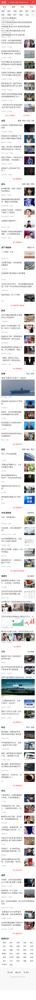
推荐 (13, 7)
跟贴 (24, 954)
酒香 (24, 961)
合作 (19, 972)
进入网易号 (17, 647)
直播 (9, 15)
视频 (11, 950)
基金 (28, 449)
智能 (32, 727)
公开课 (11, 957)
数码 (24, 950)
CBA (32, 121)
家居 (3, 310)
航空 (31, 961)
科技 (21, 15)
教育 (4, 957)
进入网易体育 (17, 179)
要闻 (4, 7)
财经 (21, 11)
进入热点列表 (17, 870)
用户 (33, 2)
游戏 (31, 954)
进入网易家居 (17, 369)
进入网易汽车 (17, 722)
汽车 (33, 11)
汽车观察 (30, 651)
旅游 (31, 957)
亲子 (4, 961)
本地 (31, 950)
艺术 (11, 961)
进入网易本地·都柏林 (17, 571)
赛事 (19, 121)
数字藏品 (4, 964)
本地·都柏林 (6, 512)
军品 (28, 373)
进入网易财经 (17, 508)
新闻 (2, 11)
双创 (18, 961)
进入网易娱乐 (17, 242)
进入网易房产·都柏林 (17, 305)
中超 (28, 121)
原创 (22, 7)
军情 (32, 373)
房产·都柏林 (6, 247)
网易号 (4, 576)
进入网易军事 (17, 444)
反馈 (11, 972)
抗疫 (11, 964)
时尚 (11, 954)
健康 (18, 957)
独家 (24, 957)
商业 (32, 449)
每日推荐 (30, 576)
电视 (24, 184)
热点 (31, 7)
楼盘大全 (30, 247)
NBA (24, 121)
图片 (27, 11)
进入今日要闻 (9, 116)
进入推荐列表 (17, 933)
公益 (27, 15)
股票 (24, 449)
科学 (28, 727)
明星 (32, 184)
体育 (15, 11)
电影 (28, 184)
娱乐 (9, 11)
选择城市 (30, 512)
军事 (2, 15)
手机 (18, 950)
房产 (15, 15)
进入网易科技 (17, 786)
